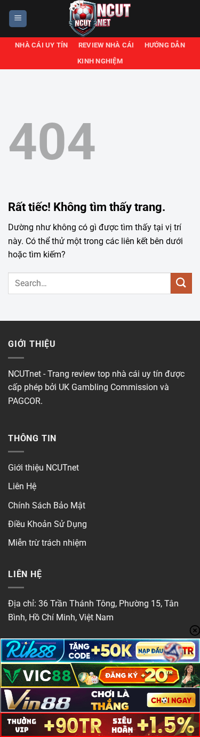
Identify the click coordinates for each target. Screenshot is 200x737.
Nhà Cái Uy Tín (41, 45)
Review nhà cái (106, 45)
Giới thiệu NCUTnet (43, 468)
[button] (18, 19)
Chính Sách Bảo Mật (46, 505)
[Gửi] (181, 283)
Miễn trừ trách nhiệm (47, 543)
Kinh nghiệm (100, 61)
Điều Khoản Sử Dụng (47, 524)
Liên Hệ (22, 486)
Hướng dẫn (165, 45)
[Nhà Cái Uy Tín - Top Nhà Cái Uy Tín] (100, 18)
